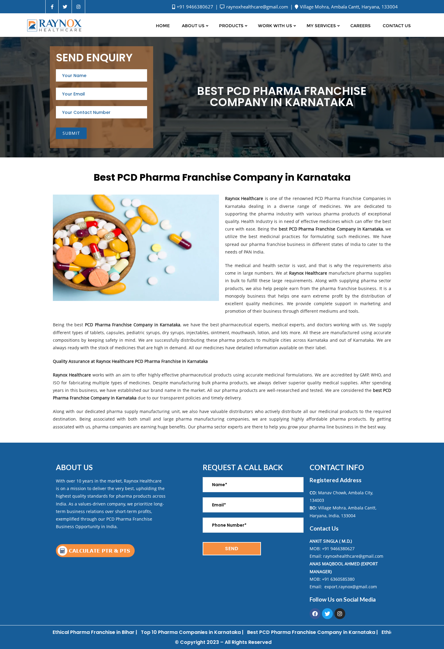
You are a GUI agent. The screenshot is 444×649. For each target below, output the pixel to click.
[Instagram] (339, 613)
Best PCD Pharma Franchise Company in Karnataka (293, 632)
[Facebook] (315, 613)
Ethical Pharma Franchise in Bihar (75, 632)
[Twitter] (327, 613)
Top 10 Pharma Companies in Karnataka (172, 632)
